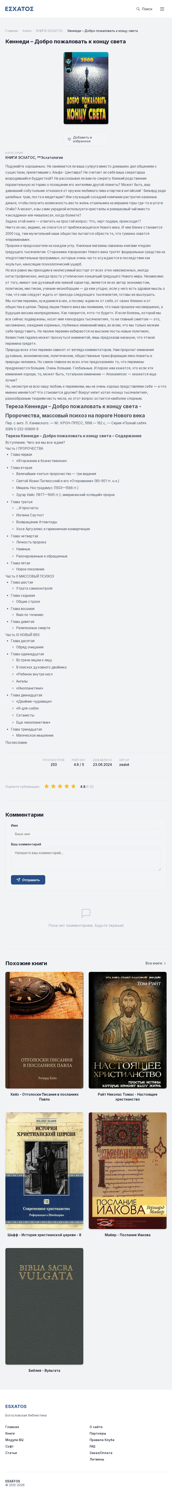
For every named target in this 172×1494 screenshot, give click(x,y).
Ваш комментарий (26, 844)
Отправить (31, 880)
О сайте (96, 1427)
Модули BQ (14, 1440)
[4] (67, 786)
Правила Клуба (102, 1440)
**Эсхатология (50, 157)
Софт (9, 1446)
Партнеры (98, 1433)
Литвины (97, 1459)
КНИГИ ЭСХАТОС (49, 31)
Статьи (11, 1453)
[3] (60, 786)
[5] (73, 786)
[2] (53, 786)
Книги (27, 31)
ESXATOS (16, 1406)
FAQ (92, 1446)
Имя (14, 825)
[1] (46, 786)
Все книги (154, 963)
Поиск (147, 9)
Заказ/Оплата (101, 1453)
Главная (11, 31)
